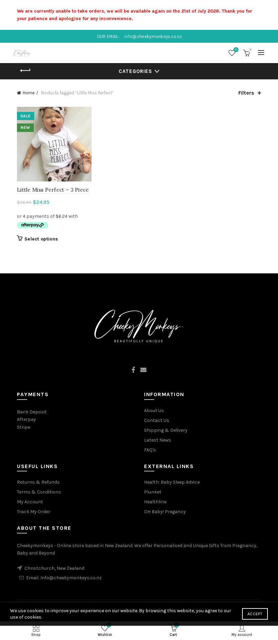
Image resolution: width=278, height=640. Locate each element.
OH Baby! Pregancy (165, 512)
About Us (154, 410)
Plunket (152, 492)
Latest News (157, 440)
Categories (135, 71)
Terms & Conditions (39, 492)
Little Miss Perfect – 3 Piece (53, 190)
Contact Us (156, 420)
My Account (30, 502)
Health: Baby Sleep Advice (172, 482)
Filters (246, 93)
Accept (254, 614)
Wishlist (236, 50)
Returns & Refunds (38, 482)
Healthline (155, 502)
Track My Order (33, 512)
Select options (41, 239)
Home (29, 92)
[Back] (25, 70)
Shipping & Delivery (165, 430)
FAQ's (150, 450)
